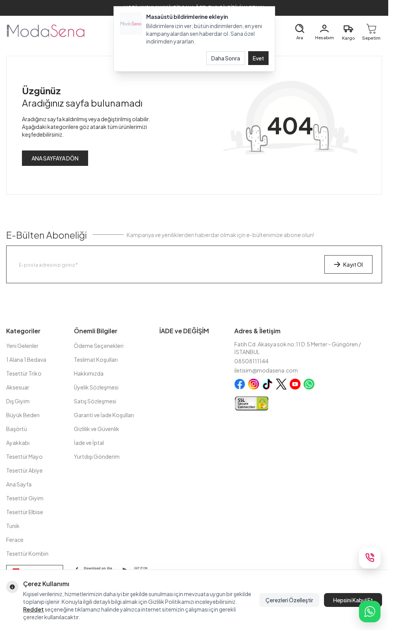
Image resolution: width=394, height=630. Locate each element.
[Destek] (370, 557)
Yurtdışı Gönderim (97, 456)
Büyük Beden (23, 414)
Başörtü (16, 428)
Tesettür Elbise (24, 511)
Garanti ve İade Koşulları (104, 414)
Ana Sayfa (19, 484)
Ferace (14, 539)
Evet (258, 58)
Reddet (33, 609)
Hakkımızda (89, 373)
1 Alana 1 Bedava (26, 359)
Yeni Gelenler (22, 345)
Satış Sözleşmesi (95, 401)
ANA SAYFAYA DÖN (55, 158)
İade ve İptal (89, 442)
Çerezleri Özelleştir (289, 600)
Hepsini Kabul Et (353, 600)
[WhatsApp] (370, 611)
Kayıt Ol (353, 264)
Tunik (13, 525)
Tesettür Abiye (24, 470)
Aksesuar (17, 387)
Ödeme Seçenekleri (99, 345)
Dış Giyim (18, 401)
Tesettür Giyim (24, 498)
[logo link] (45, 30)
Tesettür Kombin (27, 553)
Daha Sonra (225, 58)
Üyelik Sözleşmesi (96, 387)
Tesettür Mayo (24, 456)
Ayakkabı (18, 442)
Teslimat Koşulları (96, 359)
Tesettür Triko (24, 373)
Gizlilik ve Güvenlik (96, 428)
